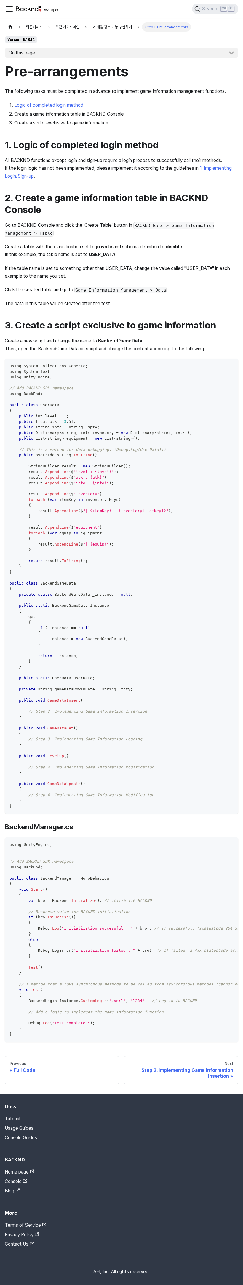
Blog (9, 1191)
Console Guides (21, 1137)
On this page (22, 53)
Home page (17, 1172)
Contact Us (16, 1244)
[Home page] (10, 27)
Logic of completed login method (48, 105)
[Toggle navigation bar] (9, 8)
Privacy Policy (19, 1234)
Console (13, 1181)
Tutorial (12, 1118)
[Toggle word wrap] (220, 845)
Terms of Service (23, 1225)
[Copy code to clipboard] (231, 366)
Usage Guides (19, 1128)
